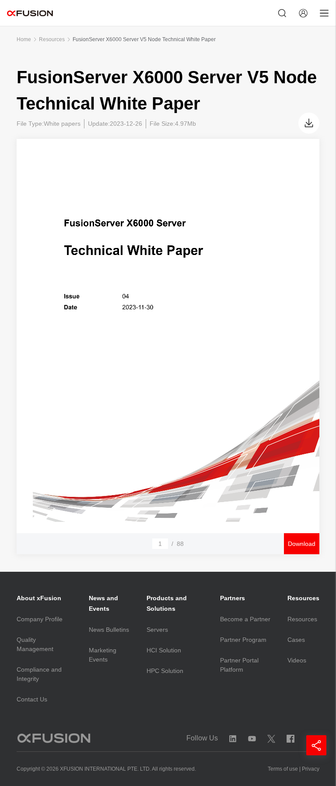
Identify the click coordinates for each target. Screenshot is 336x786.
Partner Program (243, 639)
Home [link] (24, 39)
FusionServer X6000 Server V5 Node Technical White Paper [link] (144, 39)
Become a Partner (245, 619)
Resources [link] (52, 39)
